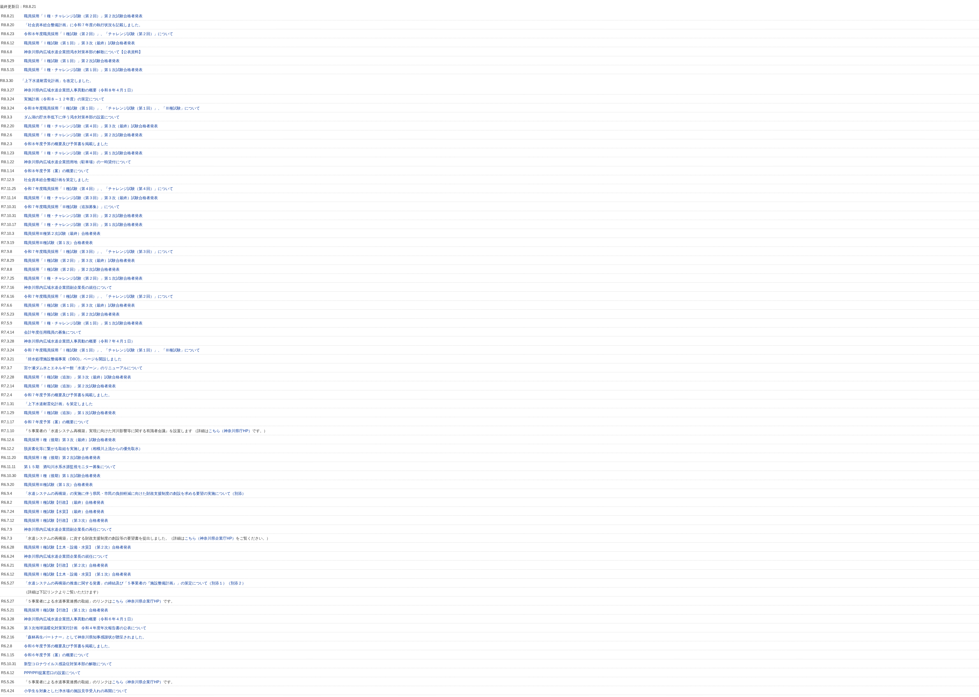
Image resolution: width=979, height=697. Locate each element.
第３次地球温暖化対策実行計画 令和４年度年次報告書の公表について (85, 628)
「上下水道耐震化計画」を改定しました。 (57, 81)
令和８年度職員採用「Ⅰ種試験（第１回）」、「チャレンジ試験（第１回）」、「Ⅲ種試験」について (112, 108)
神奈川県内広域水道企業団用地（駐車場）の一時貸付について (77, 162)
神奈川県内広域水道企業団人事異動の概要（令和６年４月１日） (79, 619)
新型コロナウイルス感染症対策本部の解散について (68, 664)
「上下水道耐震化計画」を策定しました (58, 404)
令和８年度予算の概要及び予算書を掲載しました (66, 144)
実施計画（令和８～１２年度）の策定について (64, 99)
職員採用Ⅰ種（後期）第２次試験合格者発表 (62, 458)
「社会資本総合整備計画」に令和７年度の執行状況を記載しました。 (83, 25)
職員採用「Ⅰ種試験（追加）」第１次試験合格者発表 (70, 413)
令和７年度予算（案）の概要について (56, 422)
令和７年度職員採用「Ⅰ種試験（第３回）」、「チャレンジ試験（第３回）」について (98, 252)
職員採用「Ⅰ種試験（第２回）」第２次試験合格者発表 (72, 269)
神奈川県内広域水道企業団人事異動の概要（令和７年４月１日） (79, 341)
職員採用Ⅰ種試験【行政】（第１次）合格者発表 (66, 610)
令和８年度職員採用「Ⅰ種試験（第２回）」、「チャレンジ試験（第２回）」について (98, 34)
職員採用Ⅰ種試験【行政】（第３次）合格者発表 (66, 520)
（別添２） (236, 583)
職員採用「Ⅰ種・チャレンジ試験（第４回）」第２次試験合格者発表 (83, 135)
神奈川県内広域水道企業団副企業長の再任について (68, 529)
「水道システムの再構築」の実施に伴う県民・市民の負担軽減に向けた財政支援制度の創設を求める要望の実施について (127, 493)
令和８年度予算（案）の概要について (56, 171)
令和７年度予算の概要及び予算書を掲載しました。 (68, 395)
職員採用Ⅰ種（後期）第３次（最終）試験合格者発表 (70, 440)
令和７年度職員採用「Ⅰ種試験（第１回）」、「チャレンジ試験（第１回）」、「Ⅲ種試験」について (112, 350)
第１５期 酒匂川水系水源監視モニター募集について (70, 467)
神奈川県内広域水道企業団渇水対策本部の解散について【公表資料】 (83, 52)
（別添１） (217, 583)
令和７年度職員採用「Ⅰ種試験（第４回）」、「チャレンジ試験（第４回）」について (98, 189)
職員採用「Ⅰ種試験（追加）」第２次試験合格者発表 (70, 386)
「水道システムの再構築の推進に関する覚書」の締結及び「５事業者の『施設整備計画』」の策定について (116, 583)
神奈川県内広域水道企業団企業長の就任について (66, 556)
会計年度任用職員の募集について (52, 332)
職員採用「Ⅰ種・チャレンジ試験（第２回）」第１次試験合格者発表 (83, 278)
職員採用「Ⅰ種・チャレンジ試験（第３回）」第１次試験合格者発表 (83, 225)
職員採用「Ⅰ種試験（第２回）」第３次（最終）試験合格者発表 (79, 260)
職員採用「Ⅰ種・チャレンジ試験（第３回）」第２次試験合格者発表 (83, 216)
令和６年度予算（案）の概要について (56, 655)
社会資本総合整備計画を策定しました (56, 180)
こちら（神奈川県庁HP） (230, 431)
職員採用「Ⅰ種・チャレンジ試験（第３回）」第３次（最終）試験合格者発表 (91, 198)
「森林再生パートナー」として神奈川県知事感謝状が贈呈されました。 (85, 637)
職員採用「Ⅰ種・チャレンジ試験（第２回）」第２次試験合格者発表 (83, 16)
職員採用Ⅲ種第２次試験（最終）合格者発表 (62, 233)
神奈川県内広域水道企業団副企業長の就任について (68, 287)
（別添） (238, 493)
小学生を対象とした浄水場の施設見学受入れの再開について (75, 691)
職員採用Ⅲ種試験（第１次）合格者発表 (58, 243)
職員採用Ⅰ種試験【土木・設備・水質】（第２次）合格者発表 (77, 547)
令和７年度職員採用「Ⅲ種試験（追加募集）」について (72, 207)
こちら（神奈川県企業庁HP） (210, 538)
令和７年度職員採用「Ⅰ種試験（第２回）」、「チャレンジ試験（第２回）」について (98, 296)
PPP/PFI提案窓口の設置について (52, 673)
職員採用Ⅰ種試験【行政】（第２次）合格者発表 (66, 565)
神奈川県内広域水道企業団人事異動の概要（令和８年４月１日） (79, 90)
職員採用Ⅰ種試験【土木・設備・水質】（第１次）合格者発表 (77, 574)
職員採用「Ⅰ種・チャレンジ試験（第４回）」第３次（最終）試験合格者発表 (91, 126)
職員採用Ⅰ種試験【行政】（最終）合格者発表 (64, 502)
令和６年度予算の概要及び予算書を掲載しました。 (68, 646)
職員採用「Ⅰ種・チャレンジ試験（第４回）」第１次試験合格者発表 (83, 153)
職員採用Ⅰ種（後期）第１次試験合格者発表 (62, 476)
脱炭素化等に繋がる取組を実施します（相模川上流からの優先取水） (83, 449)
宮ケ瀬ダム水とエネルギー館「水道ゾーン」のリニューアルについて (83, 368)
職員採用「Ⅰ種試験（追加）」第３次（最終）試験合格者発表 (77, 377)
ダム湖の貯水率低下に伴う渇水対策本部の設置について (72, 117)
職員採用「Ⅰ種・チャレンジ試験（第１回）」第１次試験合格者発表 (83, 70)
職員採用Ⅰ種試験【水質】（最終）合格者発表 (64, 512)
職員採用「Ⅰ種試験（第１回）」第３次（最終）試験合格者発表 (79, 43)
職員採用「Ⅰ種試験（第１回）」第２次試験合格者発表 (72, 61)
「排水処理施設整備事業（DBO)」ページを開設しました (73, 359)
